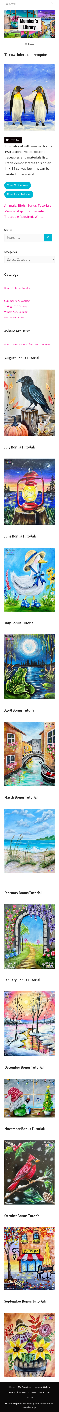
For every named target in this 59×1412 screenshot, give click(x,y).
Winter (40, 216)
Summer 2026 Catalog (17, 300)
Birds (22, 205)
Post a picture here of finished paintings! (27, 344)
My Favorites (24, 1387)
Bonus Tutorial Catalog (17, 288)
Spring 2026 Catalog (15, 306)
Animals (10, 205)
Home (12, 1387)
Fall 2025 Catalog (14, 317)
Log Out (29, 1397)
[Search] (48, 237)
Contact (32, 1392)
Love (14, 140)
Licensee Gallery (42, 1387)
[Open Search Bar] (52, 4)
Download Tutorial (19, 194)
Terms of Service (17, 1392)
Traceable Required (18, 216)
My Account (44, 1392)
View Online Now (17, 185)
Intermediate (34, 211)
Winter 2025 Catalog (15, 311)
